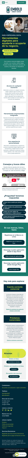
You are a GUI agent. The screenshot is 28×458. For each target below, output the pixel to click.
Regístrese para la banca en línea (14, 242)
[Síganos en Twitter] (11, 410)
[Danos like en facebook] (3, 410)
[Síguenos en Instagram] (5, 410)
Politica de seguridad (7, 426)
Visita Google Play (14, 269)
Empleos (4, 422)
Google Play (8, 54)
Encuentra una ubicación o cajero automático (14, 388)
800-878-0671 (5, 395)
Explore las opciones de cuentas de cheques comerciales (14, 310)
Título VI (4, 428)
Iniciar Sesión (21, 2)
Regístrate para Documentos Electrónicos (13, 434)
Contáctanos (6, 385)
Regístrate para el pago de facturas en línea (13, 435)
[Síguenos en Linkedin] (8, 410)
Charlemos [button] (14, 369)
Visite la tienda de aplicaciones (14, 256)
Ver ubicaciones (14, 376)
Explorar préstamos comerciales (15, 340)
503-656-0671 (6, 393)
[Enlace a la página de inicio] (14, 10)
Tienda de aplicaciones (10, 51)
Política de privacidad (7, 424)
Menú (6, 2)
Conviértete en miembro (14, 362)
